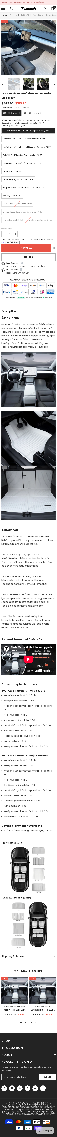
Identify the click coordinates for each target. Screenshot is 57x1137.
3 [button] (28, 1022)
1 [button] (21, 1022)
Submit (47, 1077)
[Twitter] (43, 1088)
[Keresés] (11, 8)
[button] (2, 83)
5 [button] (36, 1022)
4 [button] (32, 1022)
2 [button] (25, 1022)
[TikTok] (27, 1088)
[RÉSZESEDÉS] (53, 248)
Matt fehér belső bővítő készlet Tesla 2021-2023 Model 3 (14, 1008)
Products (13, 15)
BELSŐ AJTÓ (24, 15)
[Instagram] (12, 1088)
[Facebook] (4, 1088)
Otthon (4, 15)
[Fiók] (45, 8)
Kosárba (26, 247)
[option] (28, 47)
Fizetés (28, 257)
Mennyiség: (6, 228)
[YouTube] (35, 1088)
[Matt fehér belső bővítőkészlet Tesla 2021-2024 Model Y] (42, 990)
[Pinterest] (20, 1088)
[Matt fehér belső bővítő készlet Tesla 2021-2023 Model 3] (14, 990)
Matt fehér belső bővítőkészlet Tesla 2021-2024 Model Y (42, 1008)
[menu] (3, 8)
